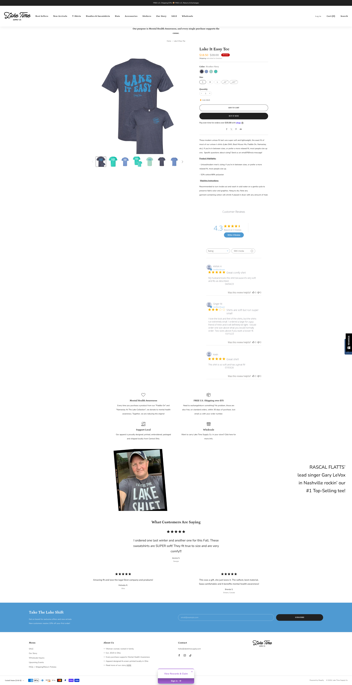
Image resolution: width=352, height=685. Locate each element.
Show (349, 342)
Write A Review (234, 235)
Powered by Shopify (317, 680)
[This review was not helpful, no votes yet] (258, 292)
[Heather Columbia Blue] (206, 71)
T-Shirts (76, 16)
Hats (117, 16)
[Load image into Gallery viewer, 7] (174, 162)
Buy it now (234, 116)
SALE (174, 16)
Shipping (202, 58)
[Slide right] (182, 161)
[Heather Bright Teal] (215, 71)
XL (225, 82)
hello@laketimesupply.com (189, 648)
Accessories (131, 16)
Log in (318, 16)
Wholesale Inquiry (36, 658)
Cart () (331, 16)
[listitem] (176, 3)
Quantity (203, 89)
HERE (129, 665)
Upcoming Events (36, 662)
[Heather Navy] (201, 71)
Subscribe (299, 617)
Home (169, 41)
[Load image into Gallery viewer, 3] (125, 162)
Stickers (146, 16)
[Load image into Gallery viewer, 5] (150, 162)
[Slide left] (93, 161)
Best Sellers (41, 16)
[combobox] (218, 251)
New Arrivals (60, 16)
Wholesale (187, 16)
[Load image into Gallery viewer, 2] (113, 162)
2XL (233, 82)
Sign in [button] (174, 680)
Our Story (161, 16)
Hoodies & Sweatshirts (98, 16)
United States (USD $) (13, 680)
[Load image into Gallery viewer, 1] (101, 162)
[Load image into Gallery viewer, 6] (162, 162)
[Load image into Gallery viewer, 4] (137, 162)
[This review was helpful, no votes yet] (253, 292)
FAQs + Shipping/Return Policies (42, 667)
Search (344, 16)
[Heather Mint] (211, 71)
